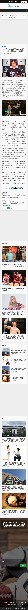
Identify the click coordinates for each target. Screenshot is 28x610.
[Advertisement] (14, 32)
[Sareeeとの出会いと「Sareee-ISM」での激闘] (14, 278)
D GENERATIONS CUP (10, 183)
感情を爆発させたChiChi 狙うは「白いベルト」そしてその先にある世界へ (14, 265)
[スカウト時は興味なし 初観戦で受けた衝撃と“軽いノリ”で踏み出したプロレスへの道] (14, 302)
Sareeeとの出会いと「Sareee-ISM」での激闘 (13, 289)
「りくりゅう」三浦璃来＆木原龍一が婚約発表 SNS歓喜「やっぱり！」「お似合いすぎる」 (6, 361)
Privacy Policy (20, 604)
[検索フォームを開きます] (26, 10)
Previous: (14, 194)
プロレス (21, 15)
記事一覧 (8, 15)
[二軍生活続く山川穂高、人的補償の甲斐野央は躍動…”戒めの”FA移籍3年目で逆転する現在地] (14, 477)
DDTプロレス (17, 183)
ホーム (3, 15)
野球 (8, 435)
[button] (2, 10)
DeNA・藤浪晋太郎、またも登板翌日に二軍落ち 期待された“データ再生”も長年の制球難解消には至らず (6, 352)
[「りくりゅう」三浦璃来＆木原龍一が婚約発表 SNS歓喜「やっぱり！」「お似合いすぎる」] (14, 453)
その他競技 (5, 459)
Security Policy (22, 602)
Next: (13, 202)
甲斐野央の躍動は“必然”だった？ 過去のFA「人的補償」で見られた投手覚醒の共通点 (6, 378)
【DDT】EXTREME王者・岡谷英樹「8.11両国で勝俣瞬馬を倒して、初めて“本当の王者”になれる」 (13, 337)
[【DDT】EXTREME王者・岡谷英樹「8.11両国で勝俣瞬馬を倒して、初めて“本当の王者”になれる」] (14, 326)
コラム (4, 435)
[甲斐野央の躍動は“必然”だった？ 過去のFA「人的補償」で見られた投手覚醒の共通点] (14, 501)
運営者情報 (4, 602)
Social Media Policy (13, 602)
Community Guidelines (10, 604)
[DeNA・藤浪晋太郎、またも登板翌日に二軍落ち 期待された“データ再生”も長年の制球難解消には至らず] (14, 429)
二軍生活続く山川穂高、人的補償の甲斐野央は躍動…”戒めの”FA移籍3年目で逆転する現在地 (6, 370)
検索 (3, 561)
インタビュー (15, 15)
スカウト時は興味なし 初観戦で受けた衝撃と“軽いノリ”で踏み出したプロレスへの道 (13, 313)
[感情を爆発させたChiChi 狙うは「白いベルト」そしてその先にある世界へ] (14, 254)
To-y (8, 185)
